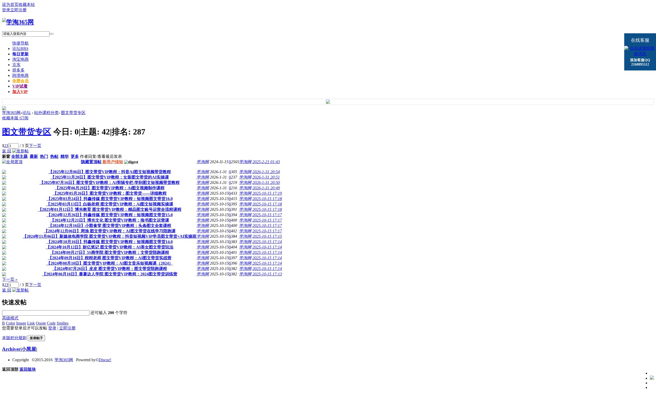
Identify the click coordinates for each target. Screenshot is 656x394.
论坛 (20, 48)
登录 (6, 10)
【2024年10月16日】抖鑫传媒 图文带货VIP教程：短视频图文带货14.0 (110, 242)
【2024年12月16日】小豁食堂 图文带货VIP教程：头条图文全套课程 (109, 225)
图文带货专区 (73, 112)
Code (51, 323)
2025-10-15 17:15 (267, 236)
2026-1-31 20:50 (266, 182)
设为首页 (10, 4)
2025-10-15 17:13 (267, 274)
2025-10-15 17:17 (267, 215)
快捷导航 (20, 43)
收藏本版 (10, 118)
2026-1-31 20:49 (266, 188)
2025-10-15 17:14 (267, 242)
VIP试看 (20, 86)
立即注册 (18, 10)
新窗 (6, 156)
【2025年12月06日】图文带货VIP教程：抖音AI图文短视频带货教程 (109, 172)
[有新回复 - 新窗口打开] (4, 172)
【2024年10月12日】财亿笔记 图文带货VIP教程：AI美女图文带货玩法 (109, 247)
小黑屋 (29, 349)
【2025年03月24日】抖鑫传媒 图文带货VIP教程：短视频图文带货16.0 (110, 198)
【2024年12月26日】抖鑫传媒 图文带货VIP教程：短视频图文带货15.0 (110, 215)
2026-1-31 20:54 (266, 172)
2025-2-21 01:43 (266, 162)
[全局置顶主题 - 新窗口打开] (12, 162)
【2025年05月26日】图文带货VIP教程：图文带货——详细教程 (110, 193)
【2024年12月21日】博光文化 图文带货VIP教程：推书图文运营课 (109, 220)
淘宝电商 (20, 59)
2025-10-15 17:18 (267, 198)
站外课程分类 (46, 112)
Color (10, 323)
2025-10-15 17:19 (267, 193)
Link (31, 323)
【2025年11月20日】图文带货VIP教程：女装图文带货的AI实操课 (109, 177)
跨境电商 (20, 75)
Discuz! (105, 360)
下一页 (35, 145)
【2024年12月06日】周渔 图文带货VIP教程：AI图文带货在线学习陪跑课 (110, 231)
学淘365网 (11, 112)
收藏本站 (26, 4)
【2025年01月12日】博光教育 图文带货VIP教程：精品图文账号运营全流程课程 (109, 209)
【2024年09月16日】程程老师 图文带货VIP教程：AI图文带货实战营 (109, 258)
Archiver (11, 349)
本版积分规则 (14, 338)
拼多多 (18, 70)
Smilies (62, 323)
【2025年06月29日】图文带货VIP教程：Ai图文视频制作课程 (110, 188)
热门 (44, 156)
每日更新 (20, 54)
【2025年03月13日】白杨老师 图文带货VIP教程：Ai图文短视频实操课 (109, 204)
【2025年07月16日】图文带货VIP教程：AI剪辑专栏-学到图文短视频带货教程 (109, 182)
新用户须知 (112, 162)
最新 (34, 156)
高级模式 (10, 318)
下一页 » (9, 279)
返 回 (6, 151)
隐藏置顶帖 (91, 162)
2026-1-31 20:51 (266, 177)
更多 (75, 156)
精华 (64, 156)
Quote (41, 323)
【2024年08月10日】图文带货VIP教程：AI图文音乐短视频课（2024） (109, 263)
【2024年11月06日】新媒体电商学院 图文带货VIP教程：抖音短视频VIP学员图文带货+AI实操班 (110, 236)
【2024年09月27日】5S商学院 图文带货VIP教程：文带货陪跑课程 (109, 252)
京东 (16, 65)
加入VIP (20, 91)
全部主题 (19, 156)
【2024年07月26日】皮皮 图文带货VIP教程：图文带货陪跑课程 (109, 268)
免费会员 (20, 81)
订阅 (24, 118)
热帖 (54, 156)
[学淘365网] (18, 22)
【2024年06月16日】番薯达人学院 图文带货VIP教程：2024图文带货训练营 (109, 274)
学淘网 (203, 162)
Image (21, 323)
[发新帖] (20, 151)
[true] (51, 34)
